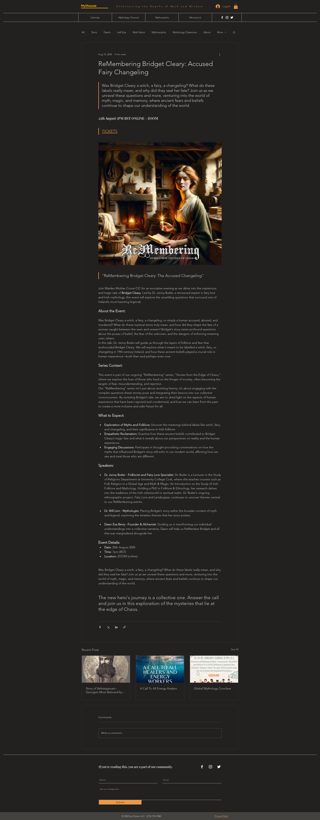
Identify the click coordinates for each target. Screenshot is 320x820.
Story (94, 32)
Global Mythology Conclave (212, 688)
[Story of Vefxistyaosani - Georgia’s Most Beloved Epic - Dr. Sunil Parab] (106, 669)
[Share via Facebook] (100, 627)
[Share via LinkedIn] (116, 627)
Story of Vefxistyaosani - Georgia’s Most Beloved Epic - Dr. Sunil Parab (105, 690)
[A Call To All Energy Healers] (160, 669)
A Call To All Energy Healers (158, 688)
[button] (236, 6)
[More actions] (220, 54)
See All (234, 649)
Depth (107, 32)
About (207, 32)
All (83, 32)
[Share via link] (124, 627)
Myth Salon (139, 32)
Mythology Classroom (185, 32)
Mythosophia (159, 32)
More (220, 32)
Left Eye (121, 32)
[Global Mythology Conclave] (214, 669)
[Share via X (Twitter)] (108, 627)
